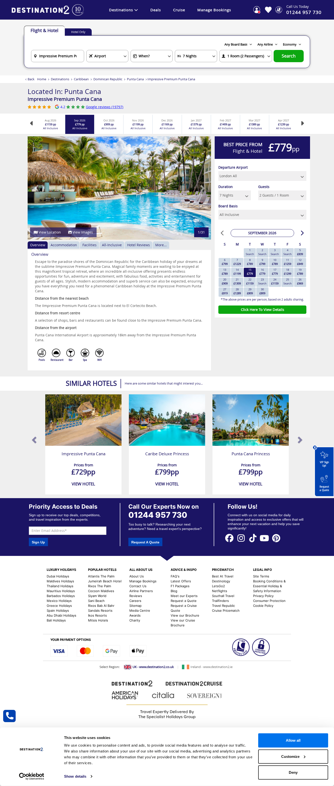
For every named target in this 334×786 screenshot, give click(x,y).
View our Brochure (185, 615)
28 (237, 291)
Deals (155, 9)
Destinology (221, 581)
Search (289, 56)
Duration (225, 186)
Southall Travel (223, 596)
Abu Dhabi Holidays (61, 615)
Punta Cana (135, 79)
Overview (37, 245)
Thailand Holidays (60, 586)
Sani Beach (96, 601)
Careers (135, 601)
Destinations (121, 9)
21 (237, 281)
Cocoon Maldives (101, 591)
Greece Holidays (59, 606)
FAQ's (175, 576)
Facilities (89, 245)
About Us (136, 576)
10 (275, 262)
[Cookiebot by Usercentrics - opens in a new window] (31, 776)
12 (300, 262)
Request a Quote (324, 488)
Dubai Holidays (58, 576)
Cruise (179, 9)
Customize (290, 756)
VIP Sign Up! (324, 464)
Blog (174, 591)
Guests (263, 186)
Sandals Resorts (100, 610)
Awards (135, 615)
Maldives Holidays (60, 581)
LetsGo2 (218, 586)
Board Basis (228, 206)
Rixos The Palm (99, 586)
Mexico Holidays (59, 601)
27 (225, 291)
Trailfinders (220, 601)
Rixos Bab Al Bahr (101, 606)
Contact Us (137, 586)
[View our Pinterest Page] (276, 537)
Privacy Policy (263, 596)
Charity (134, 620)
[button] (37, 188)
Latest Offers (181, 581)
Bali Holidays (56, 620)
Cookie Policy (263, 606)
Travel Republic (223, 606)
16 (262, 271)
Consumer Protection (269, 601)
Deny (293, 772)
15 (250, 271)
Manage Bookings (214, 9)
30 (262, 291)
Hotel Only (78, 32)
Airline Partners (141, 591)
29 (250, 291)
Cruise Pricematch (226, 610)
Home (41, 79)
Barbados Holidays (61, 596)
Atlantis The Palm (101, 576)
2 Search (262, 252)
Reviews (135, 596)
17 (275, 271)
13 (225, 271)
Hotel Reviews (138, 245)
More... (161, 245)
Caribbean (81, 79)
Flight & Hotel (44, 30)
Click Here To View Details (262, 309)
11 (287, 262)
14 (237, 271)
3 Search (275, 252)
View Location (49, 232)
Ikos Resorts (97, 615)
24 (274, 281)
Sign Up (38, 542)
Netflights (219, 591)
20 (225, 281)
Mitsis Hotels (98, 620)
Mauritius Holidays (61, 591)
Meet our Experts (184, 596)
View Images (82, 232)
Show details (75, 776)
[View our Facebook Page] (229, 537)
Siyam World (97, 596)
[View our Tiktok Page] (252, 537)
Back (31, 79)
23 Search (262, 281)
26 (300, 281)
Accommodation (64, 245)
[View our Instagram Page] (241, 537)
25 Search (287, 281)
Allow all (293, 740)
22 (250, 281)
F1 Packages (180, 586)
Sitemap (135, 606)
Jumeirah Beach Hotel (105, 581)
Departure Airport (233, 167)
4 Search (287, 252)
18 (287, 271)
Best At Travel (222, 576)
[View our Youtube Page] (264, 537)
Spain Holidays (58, 610)
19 (300, 271)
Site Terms (261, 576)
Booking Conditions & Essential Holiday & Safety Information (269, 586)
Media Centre (139, 610)
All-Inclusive (112, 245)
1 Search (250, 252)
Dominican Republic (107, 79)
